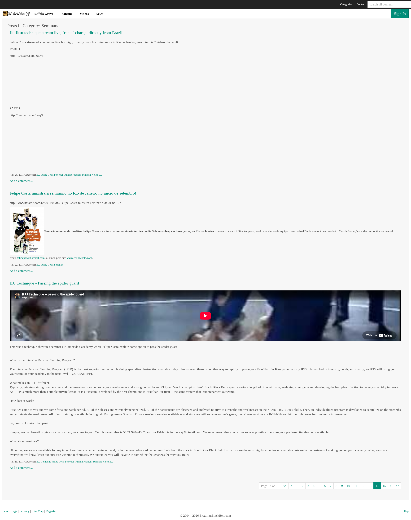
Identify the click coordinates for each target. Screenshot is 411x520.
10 (348, 486)
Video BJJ (97, 174)
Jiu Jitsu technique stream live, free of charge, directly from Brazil (66, 32)
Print (5, 511)
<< (284, 486)
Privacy (24, 511)
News (99, 13)
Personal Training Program (67, 174)
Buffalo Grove (43, 13)
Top (406, 511)
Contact (361, 4)
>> (397, 486)
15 (384, 486)
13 (370, 486)
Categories (346, 4)
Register (51, 511)
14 (377, 486)
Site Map (38, 511)
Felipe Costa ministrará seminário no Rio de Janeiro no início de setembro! (73, 193)
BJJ (38, 174)
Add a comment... (21, 180)
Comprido (46, 461)
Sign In (400, 13)
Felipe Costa (47, 174)
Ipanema (66, 13)
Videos (84, 13)
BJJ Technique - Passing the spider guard (44, 283)
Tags (14, 511)
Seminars (86, 174)
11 (355, 486)
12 (362, 486)
